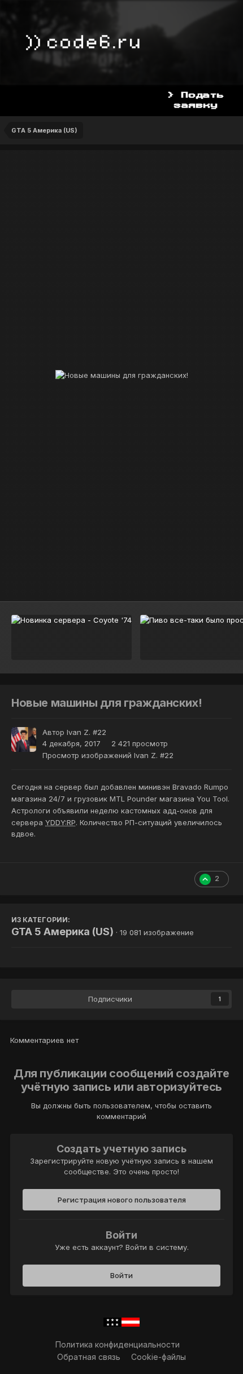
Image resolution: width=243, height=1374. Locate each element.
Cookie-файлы (158, 1357)
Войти (121, 1275)
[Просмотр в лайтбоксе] (121, 375)
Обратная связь (88, 1357)
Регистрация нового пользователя (122, 1199)
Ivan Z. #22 (86, 732)
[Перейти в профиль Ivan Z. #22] (23, 739)
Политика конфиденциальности (117, 1344)
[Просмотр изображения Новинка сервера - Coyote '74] (71, 637)
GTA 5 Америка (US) (62, 931)
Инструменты (192, 580)
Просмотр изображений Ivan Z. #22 (107, 755)
